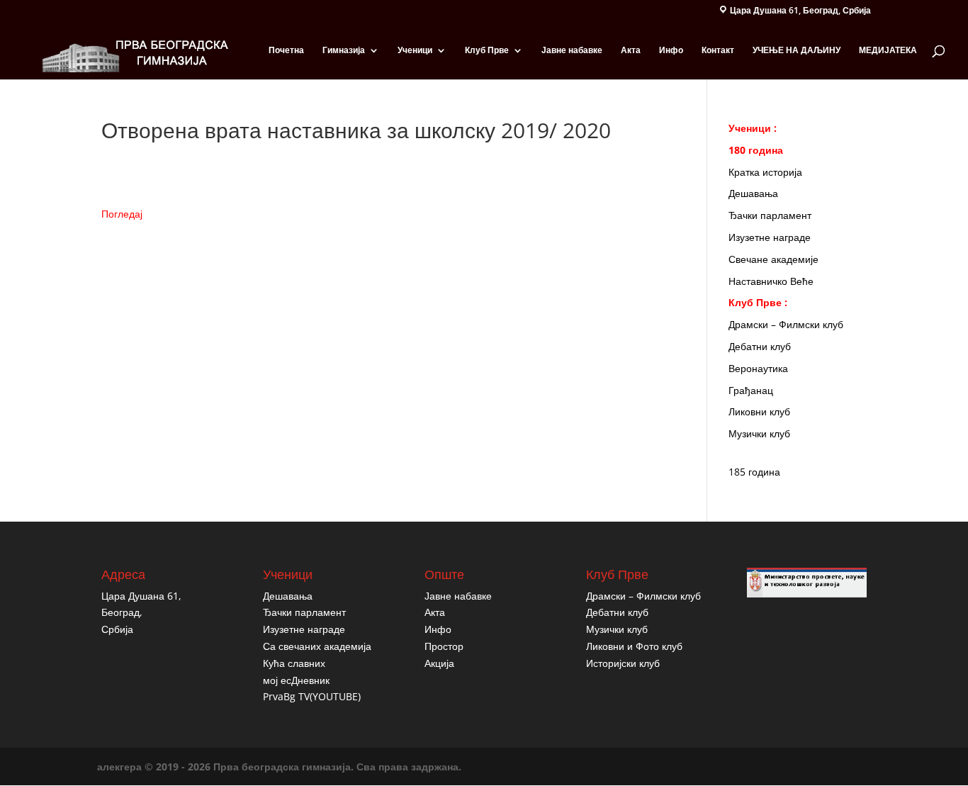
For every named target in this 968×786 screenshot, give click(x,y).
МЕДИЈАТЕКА (888, 50)
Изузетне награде (769, 237)
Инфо (671, 50)
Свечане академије (773, 259)
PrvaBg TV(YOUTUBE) (312, 696)
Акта (631, 50)
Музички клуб (759, 433)
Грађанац (750, 390)
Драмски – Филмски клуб (785, 324)
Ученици (415, 50)
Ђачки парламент (769, 215)
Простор (443, 646)
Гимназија (343, 50)
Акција (439, 663)
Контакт (718, 50)
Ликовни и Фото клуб (634, 646)
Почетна (286, 50)
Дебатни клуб (759, 346)
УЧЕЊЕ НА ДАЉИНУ (796, 50)
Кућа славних (294, 663)
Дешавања (753, 193)
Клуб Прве (487, 50)
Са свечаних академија (317, 646)
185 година (754, 471)
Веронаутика (758, 368)
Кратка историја (765, 172)
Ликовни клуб (759, 411)
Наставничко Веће (771, 281)
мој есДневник (296, 680)
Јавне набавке (571, 50)
